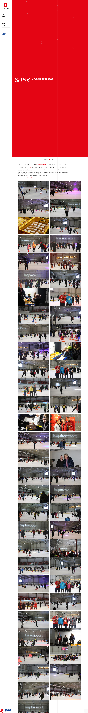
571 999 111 (4, 30)
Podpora (3, 23)
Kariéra (3, 21)
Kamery (3, 16)
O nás (3, 14)
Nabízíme (3, 12)
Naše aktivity (4, 18)
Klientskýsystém (4, 34)
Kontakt (3, 25)
